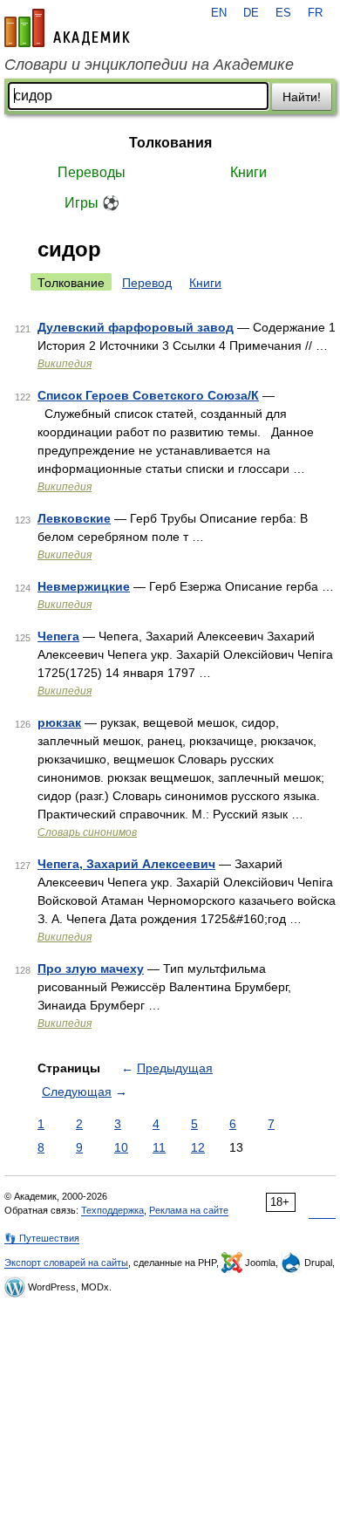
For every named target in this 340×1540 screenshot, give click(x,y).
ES (283, 13)
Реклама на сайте (188, 1210)
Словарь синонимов (87, 832)
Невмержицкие (83, 586)
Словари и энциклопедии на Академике (149, 64)
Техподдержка (112, 1210)
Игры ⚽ (92, 202)
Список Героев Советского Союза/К (148, 395)
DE (251, 13)
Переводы (92, 172)
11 (159, 1147)
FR (315, 13)
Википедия (64, 364)
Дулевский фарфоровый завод (135, 327)
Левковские (74, 518)
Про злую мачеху (90, 968)
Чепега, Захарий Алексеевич (126, 864)
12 (198, 1147)
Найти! (301, 97)
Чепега (58, 636)
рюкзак (59, 722)
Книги (248, 172)
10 (121, 1147)
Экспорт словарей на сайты (66, 1262)
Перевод (147, 283)
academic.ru (67, 28)
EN (219, 13)
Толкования (170, 142)
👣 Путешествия (41, 1238)
